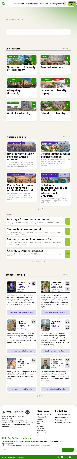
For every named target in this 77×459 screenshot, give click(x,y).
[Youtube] (70, 457)
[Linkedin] (62, 457)
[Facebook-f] (66, 457)
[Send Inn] (68, 450)
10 (42, 124)
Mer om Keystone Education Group (14, 416)
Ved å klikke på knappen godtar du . (27, 445)
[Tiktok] (74, 457)
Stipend (41, 4)
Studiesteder (33, 4)
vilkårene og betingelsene (39, 445)
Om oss (48, 4)
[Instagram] (58, 457)
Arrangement (57, 4)
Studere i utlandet (20, 4)
